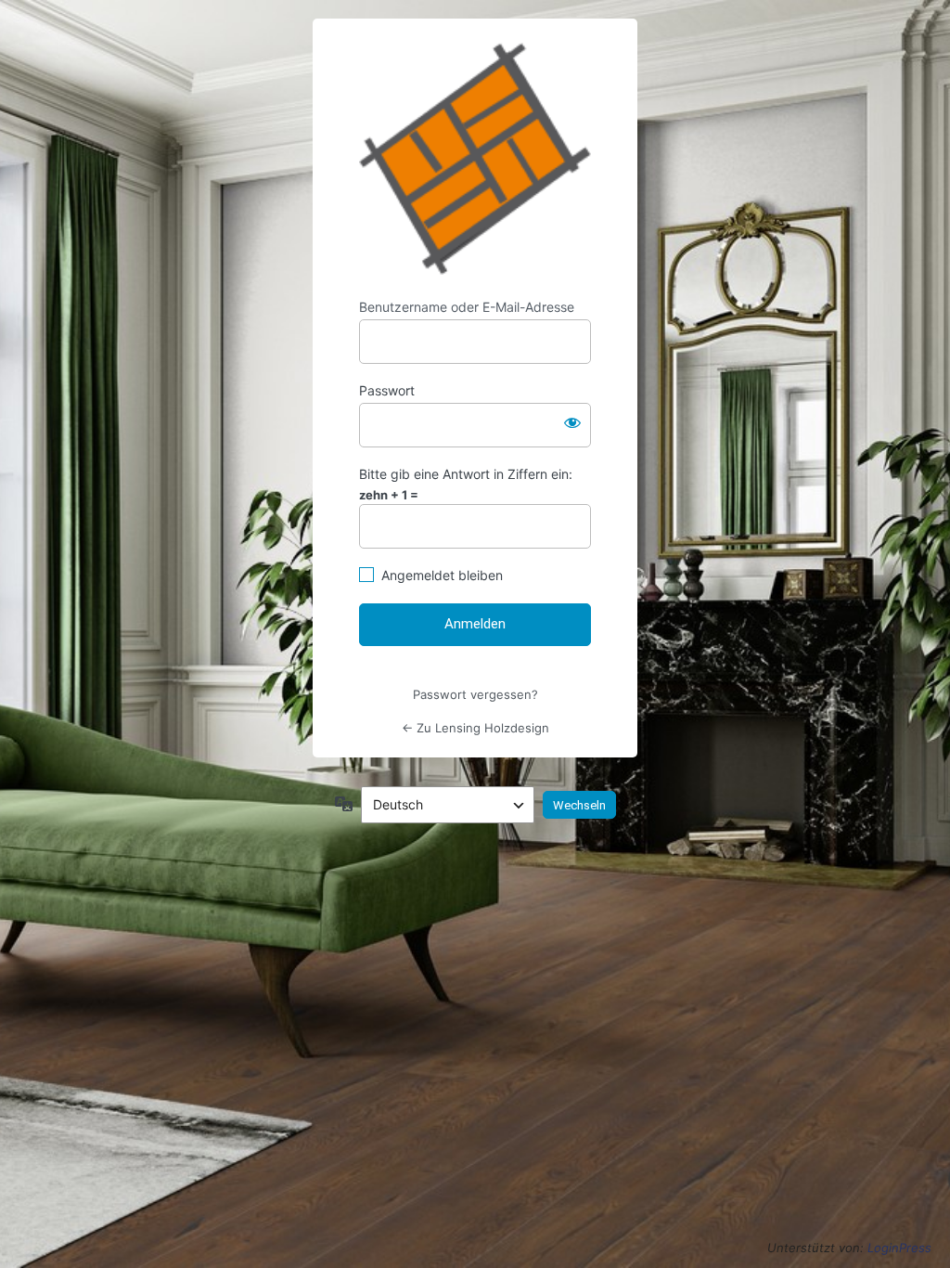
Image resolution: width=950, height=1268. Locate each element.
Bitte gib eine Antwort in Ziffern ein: (465, 474)
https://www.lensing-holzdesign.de (475, 159)
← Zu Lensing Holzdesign (475, 727)
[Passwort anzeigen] (572, 421)
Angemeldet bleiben (442, 575)
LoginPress (899, 1247)
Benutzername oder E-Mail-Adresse (466, 307)
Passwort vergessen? (475, 694)
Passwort (387, 390)
